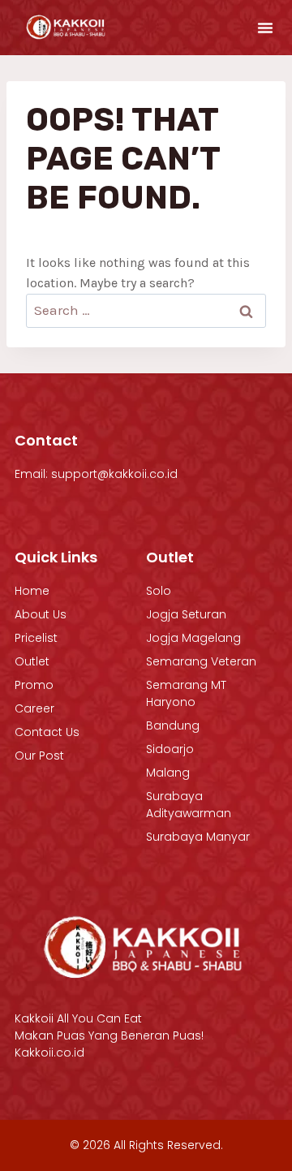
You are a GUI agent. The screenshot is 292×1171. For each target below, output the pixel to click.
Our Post (39, 755)
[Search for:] (146, 310)
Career (34, 708)
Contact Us (47, 732)
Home (32, 591)
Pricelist (36, 638)
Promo (34, 685)
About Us (41, 614)
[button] (265, 27)
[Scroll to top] (245, 1117)
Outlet (32, 661)
